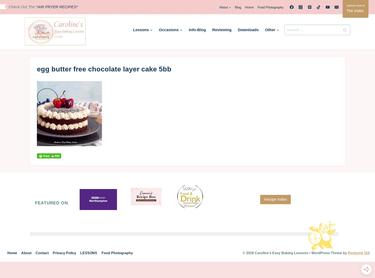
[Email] (336, 7)
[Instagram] (300, 7)
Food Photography (271, 7)
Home (249, 7)
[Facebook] (292, 7)
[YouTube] (328, 7)
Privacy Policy (64, 253)
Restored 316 (359, 253)
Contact (42, 253)
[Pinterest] (310, 7)
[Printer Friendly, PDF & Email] (49, 155)
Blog (238, 7)
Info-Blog (197, 30)
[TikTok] (318, 7)
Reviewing (222, 30)
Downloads (248, 30)
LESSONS (88, 253)
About (26, 253)
